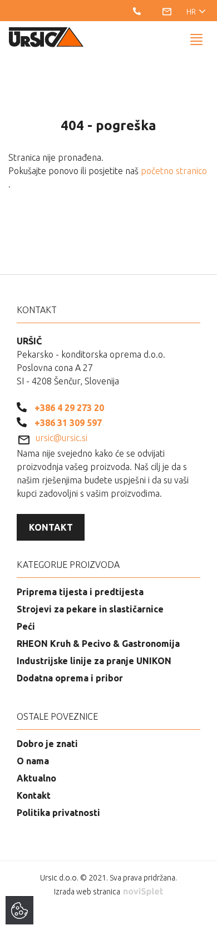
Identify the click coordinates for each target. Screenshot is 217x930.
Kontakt (51, 527)
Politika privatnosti (58, 813)
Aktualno (36, 778)
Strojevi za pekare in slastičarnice (90, 609)
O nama (33, 761)
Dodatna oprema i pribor (70, 678)
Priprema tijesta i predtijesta (80, 592)
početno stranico (174, 171)
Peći (26, 626)
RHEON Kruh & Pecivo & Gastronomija (98, 644)
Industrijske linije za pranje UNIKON (94, 661)
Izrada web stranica (88, 891)
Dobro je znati (47, 744)
